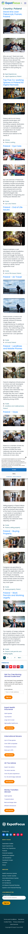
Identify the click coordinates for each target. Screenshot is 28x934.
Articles (7, 140)
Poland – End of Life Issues (12, 208)
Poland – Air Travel (12, 277)
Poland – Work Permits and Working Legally (13, 595)
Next (20, 657)
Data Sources (14, 924)
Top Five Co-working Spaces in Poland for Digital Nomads (13, 82)
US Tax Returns (6, 883)
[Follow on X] (3, 666)
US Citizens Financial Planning (10, 885)
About (4, 865)
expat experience (10, 76)
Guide (7, 201)
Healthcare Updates (8, 855)
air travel (8, 342)
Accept (14, 469)
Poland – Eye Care (12, 146)
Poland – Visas (10, 412)
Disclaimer (21, 919)
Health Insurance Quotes (9, 873)
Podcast (4, 851)
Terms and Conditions (10, 919)
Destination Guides (7, 843)
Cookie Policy (9, 476)
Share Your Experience (8, 848)
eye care (8, 204)
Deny (14, 474)
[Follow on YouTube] (10, 666)
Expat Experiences (11, 74)
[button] (26, 457)
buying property (10, 589)
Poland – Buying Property (11, 532)
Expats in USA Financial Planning (11, 887)
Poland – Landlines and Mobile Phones (12, 347)
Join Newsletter (6, 858)
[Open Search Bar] (21, 3)
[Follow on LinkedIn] (21, 666)
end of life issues (10, 273)
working (12, 142)
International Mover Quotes (10, 878)
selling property (15, 527)
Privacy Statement (17, 476)
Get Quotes (9, 728)
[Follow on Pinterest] (18, 666)
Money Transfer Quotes (9, 876)
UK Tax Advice (6, 880)
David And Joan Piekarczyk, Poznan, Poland (12, 14)
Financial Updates (7, 853)
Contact (4, 862)
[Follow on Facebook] (6, 666)
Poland (19, 76)
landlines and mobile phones (14, 406)
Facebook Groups (7, 860)
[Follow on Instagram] (14, 666)
